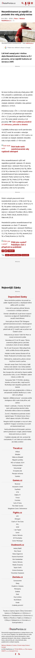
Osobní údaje (21, 645)
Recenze (17, 484)
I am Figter (17, 530)
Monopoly (17, 589)
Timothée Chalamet (17, 573)
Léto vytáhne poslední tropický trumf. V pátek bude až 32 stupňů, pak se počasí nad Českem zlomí (17, 329)
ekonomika (25, 255)
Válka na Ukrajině (17, 457)
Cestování (28, 611)
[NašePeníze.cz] (8, 3)
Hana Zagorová (17, 554)
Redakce (9, 645)
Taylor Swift (18, 567)
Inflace (17, 452)
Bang (17, 583)
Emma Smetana (17, 570)
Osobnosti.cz (17, 544)
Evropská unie (17, 471)
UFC (17, 516)
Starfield (17, 489)
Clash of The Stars (17, 522)
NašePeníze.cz (29, 43)
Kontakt (4, 647)
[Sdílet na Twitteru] (5, 251)
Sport (17, 611)
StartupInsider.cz (17, 622)
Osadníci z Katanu (17, 586)
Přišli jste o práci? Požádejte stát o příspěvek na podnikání (14, 244)
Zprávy (12, 611)
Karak (17, 602)
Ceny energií (17, 468)
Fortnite (17, 500)
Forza (17, 497)
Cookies (14, 645)
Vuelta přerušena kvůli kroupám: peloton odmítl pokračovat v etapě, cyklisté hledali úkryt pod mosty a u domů (18, 431)
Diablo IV (17, 495)
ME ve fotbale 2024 (17, 463)
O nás (16, 651)
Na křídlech (17, 600)
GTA (17, 492)
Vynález (17, 476)
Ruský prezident (17, 465)
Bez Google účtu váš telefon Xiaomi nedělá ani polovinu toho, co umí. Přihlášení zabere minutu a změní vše (17, 374)
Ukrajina (17, 454)
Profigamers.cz (17, 613)
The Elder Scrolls (17, 506)
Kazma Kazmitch (17, 556)
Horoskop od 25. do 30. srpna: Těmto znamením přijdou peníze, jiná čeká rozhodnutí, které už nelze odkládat (17, 342)
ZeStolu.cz (26, 613)
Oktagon (17, 519)
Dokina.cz (27, 618)
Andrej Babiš (17, 548)
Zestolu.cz (17, 576)
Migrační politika (17, 460)
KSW (17, 527)
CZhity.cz (7, 620)
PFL (17, 524)
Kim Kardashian (18, 559)
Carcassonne (17, 581)
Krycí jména (17, 597)
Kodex (28, 645)
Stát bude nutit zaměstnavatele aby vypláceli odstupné (15, 149)
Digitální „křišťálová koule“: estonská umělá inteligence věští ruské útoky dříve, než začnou (17, 400)
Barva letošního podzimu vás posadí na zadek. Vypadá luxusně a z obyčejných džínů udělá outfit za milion (17, 302)
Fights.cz (17, 512)
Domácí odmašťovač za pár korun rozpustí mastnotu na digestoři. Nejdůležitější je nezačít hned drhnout (17, 316)
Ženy (21, 611)
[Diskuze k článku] (13, 20)
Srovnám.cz (26, 620)
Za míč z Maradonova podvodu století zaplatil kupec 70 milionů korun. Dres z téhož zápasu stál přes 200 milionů (17, 416)
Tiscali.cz (17, 448)
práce (7, 255)
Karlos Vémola (17, 535)
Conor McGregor (17, 541)
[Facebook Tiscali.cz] (15, 654)
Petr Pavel (17, 551)
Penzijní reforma (17, 473)
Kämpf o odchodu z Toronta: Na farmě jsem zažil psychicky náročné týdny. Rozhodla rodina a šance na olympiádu (17, 408)
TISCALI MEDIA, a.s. (19, 649)
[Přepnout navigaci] (25, 3)
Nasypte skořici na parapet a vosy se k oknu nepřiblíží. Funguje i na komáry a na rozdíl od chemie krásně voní (18, 423)
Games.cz (17, 480)
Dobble (17, 591)
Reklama (4, 645)
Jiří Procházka (17, 538)
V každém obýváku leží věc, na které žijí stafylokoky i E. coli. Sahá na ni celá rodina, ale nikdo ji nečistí (17, 439)
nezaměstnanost (15, 255)
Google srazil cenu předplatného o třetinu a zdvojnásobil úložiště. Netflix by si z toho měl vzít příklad (17, 392)
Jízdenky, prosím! (17, 605)
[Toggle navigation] (31, 3)
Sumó (17, 532)
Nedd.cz (6, 618)
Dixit (17, 594)
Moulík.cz (13, 618)
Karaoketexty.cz (17, 615)
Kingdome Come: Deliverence (17, 508)
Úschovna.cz (28, 615)
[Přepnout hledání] (22, 3)
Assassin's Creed (17, 487)
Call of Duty (17, 503)
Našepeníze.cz (16, 620)
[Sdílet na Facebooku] (3, 251)
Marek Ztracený (17, 565)
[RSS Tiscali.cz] (19, 654)
